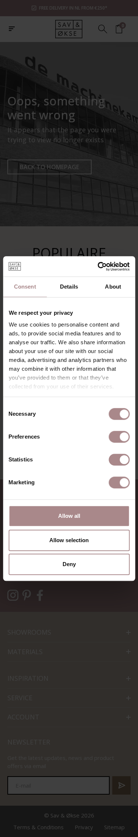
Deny (69, 564)
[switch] (119, 437)
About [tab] (113, 286)
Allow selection (69, 540)
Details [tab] (69, 286)
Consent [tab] (25, 286)
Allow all (69, 516)
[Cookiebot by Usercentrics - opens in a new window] (98, 266)
